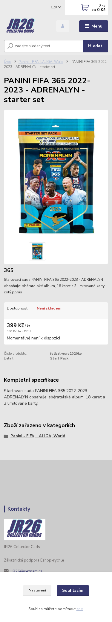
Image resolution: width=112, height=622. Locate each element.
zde (79, 608)
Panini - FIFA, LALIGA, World (41, 62)
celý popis (13, 292)
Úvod (7, 62)
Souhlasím (72, 590)
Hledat (95, 46)
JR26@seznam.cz (26, 571)
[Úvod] (25, 26)
